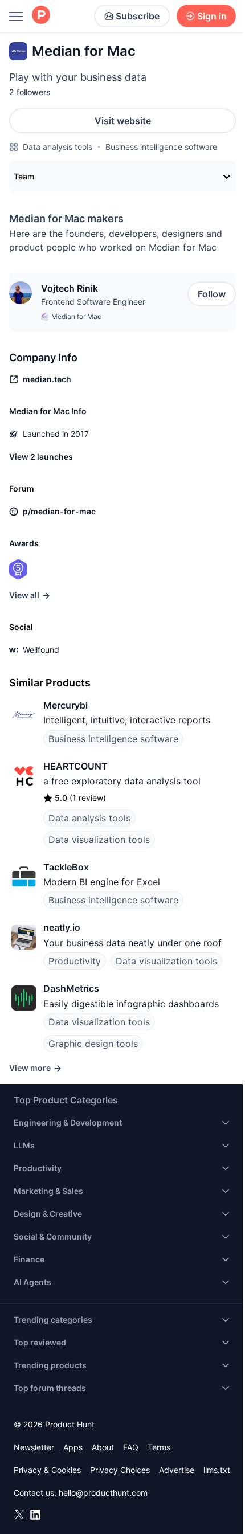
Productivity (74, 961)
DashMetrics (71, 988)
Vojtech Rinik (69, 288)
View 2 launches (41, 456)
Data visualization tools (99, 839)
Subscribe (138, 16)
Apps (73, 1447)
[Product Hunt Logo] (41, 16)
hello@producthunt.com (103, 1493)
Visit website (123, 120)
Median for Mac (76, 316)
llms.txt (216, 1470)
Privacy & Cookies (47, 1470)
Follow (212, 294)
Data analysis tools (57, 147)
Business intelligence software (161, 147)
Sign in (212, 16)
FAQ (130, 1447)
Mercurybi (65, 705)
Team (24, 176)
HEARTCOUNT (75, 766)
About (103, 1447)
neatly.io (61, 927)
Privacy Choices (120, 1470)
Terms (159, 1447)
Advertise (176, 1470)
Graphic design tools (93, 1043)
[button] (20, 292)
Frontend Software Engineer (93, 301)
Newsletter (34, 1447)
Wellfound (41, 649)
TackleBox (66, 867)
